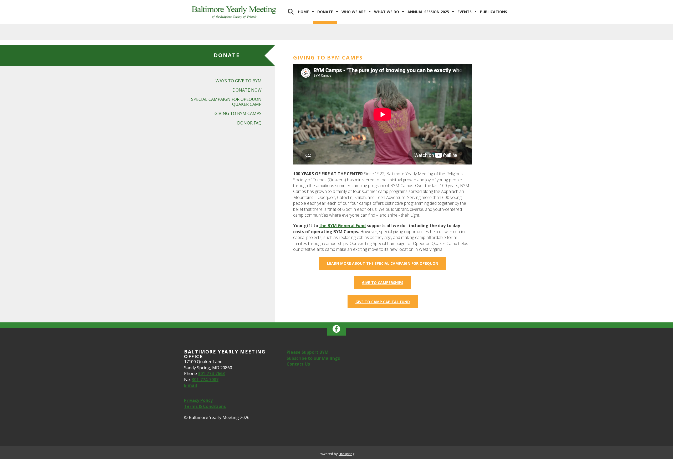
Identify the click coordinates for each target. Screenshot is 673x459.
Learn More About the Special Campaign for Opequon (382, 263)
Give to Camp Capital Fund (382, 301)
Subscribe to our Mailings (313, 358)
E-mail (190, 385)
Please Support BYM (308, 352)
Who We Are (353, 11)
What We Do (386, 11)
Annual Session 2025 (428, 11)
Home (303, 11)
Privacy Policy (198, 400)
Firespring (346, 453)
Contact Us (298, 364)
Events (464, 11)
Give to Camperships (382, 282)
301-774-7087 (205, 379)
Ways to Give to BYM (239, 81)
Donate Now (247, 90)
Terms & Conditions (205, 406)
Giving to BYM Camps (238, 113)
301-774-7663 (211, 373)
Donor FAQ (249, 123)
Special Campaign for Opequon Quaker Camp (226, 101)
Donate (325, 11)
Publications (493, 11)
